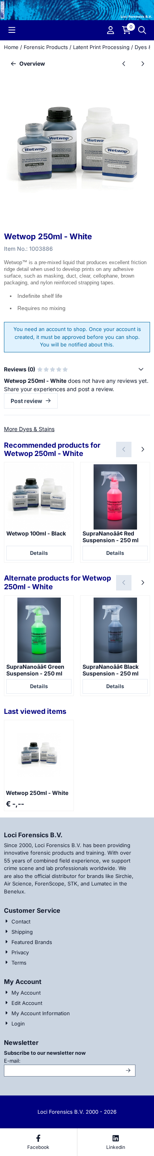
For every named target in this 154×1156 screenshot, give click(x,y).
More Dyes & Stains (29, 429)
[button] (12, 30)
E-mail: (65, 1060)
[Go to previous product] (123, 63)
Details (39, 553)
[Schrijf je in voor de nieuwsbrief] (128, 1071)
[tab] (77, 369)
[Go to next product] (142, 63)
